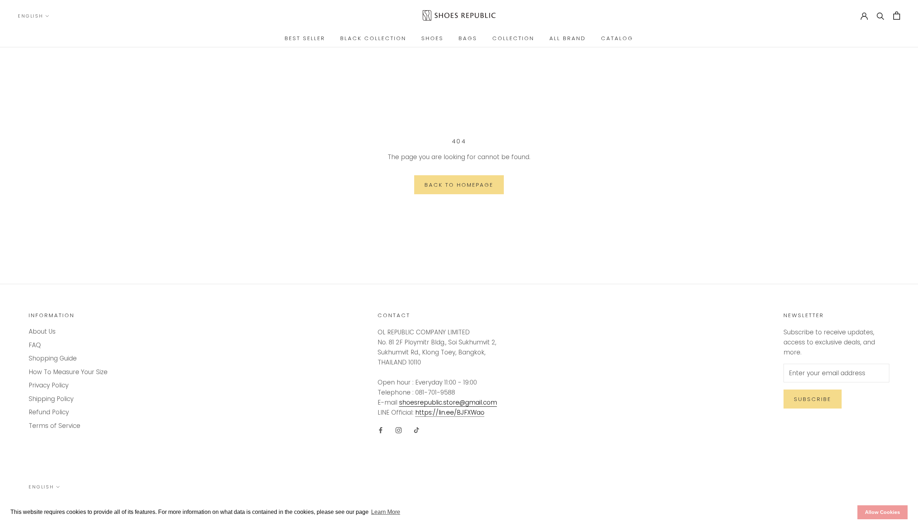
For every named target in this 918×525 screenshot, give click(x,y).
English (30, 16)
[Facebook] (381, 430)
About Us (42, 331)
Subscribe (812, 399)
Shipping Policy (51, 399)
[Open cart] (896, 15)
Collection (513, 38)
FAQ (35, 345)
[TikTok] (416, 430)
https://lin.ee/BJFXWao (449, 412)
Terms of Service (54, 425)
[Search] (880, 15)
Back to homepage (459, 184)
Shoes (432, 38)
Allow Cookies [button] (882, 512)
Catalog (617, 38)
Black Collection (373, 38)
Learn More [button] (385, 512)
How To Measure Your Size (68, 372)
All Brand (567, 38)
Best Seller (305, 38)
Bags (468, 38)
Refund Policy (49, 412)
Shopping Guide (53, 358)
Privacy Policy (48, 385)
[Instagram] (399, 430)
